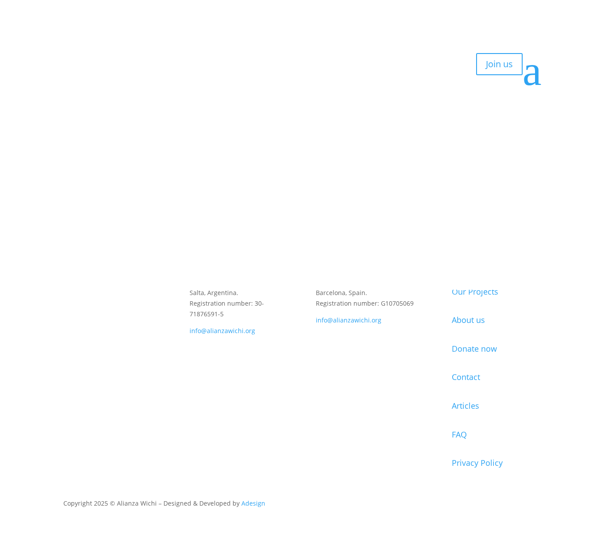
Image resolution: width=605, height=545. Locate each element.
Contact (79, 71)
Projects (80, 57)
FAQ (459, 434)
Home (76, 31)
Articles (465, 405)
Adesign (253, 503)
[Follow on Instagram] (70, 319)
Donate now (474, 348)
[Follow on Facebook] (106, 319)
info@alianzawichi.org (222, 330)
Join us (499, 64)
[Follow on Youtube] (123, 319)
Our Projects (475, 291)
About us (81, 44)
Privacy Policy (477, 462)
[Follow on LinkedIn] (88, 319)
